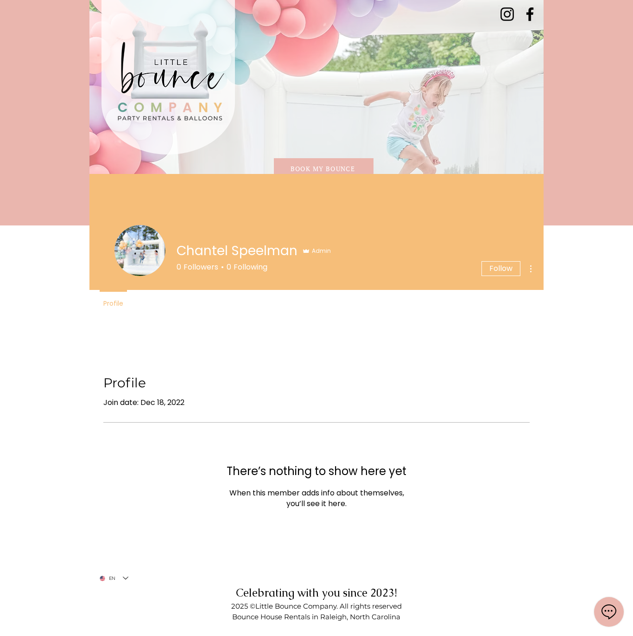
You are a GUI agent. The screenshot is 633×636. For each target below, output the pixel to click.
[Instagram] (507, 14)
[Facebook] (530, 14)
